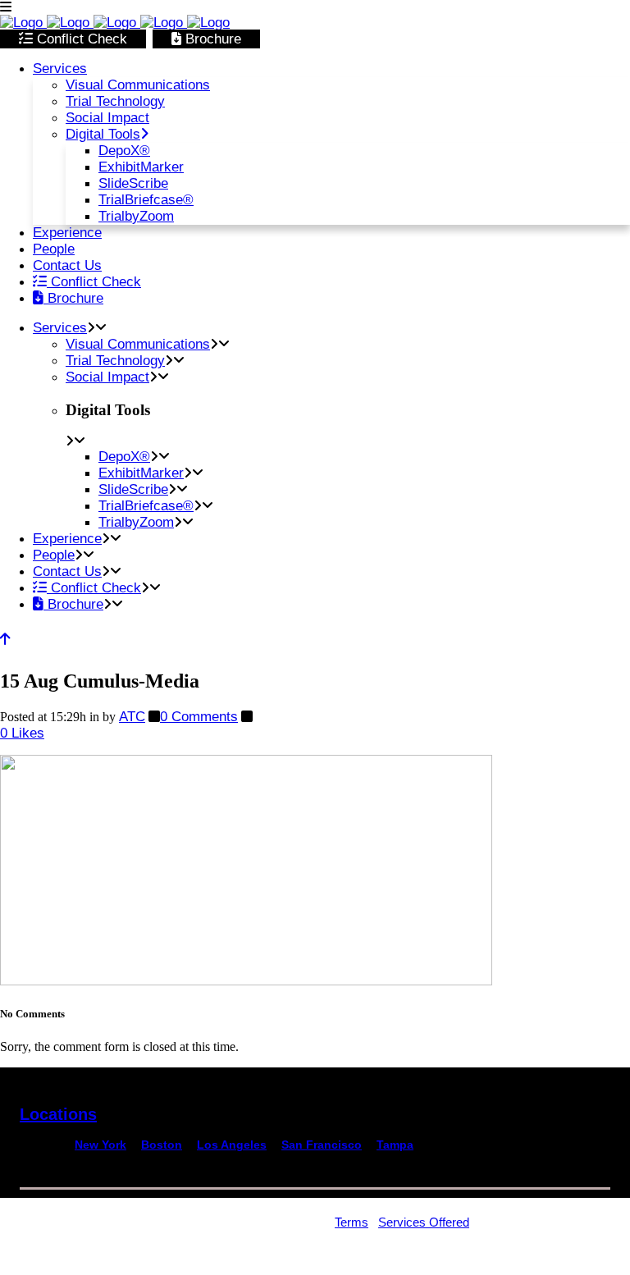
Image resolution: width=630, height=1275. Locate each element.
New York (100, 1144)
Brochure (211, 39)
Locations (58, 1114)
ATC (132, 716)
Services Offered (423, 1222)
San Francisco (321, 1144)
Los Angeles (232, 1144)
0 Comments (199, 716)
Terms (351, 1222)
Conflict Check (80, 39)
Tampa (395, 1144)
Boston (161, 1144)
